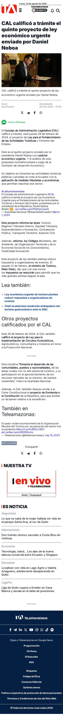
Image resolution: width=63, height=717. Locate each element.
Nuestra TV (17, 465)
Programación (31, 645)
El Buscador (31, 656)
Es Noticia (15, 506)
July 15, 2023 (52, 435)
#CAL (51, 194)
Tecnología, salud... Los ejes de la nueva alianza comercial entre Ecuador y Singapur (30, 553)
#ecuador (9, 443)
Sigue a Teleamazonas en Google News (31, 640)
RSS (31, 662)
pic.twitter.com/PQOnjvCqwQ (32, 209)
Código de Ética (31, 676)
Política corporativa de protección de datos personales (31, 693)
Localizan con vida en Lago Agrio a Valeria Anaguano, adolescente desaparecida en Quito (29, 571)
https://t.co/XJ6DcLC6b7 (30, 429)
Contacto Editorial (32, 681)
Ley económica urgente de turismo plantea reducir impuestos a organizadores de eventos (31, 298)
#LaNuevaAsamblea (13, 191)
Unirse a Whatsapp (16, 122)
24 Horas (32, 651)
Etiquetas (31, 670)
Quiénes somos (31, 687)
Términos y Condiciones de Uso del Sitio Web (31, 698)
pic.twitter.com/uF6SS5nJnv (17, 432)
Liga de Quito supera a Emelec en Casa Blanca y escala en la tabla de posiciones (28, 589)
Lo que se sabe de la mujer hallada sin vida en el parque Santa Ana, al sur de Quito (31, 520)
